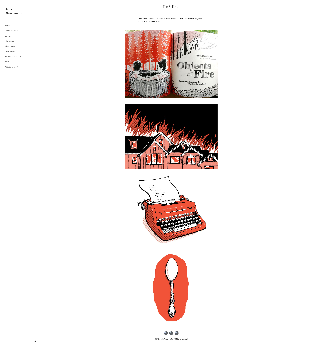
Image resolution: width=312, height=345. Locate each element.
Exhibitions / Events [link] (13, 56)
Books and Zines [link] (11, 30)
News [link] (7, 61)
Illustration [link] (9, 41)
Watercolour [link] (10, 46)
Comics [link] (8, 36)
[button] (309, 3)
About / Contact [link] (11, 67)
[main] (171, 6)
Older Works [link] (10, 51)
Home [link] (7, 25)
